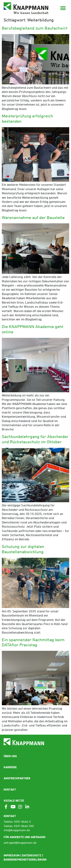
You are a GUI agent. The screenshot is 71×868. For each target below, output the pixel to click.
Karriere (10, 767)
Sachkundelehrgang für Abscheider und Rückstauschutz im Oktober (35, 439)
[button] (63, 8)
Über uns (10, 756)
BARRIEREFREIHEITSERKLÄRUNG (25, 859)
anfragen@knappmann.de (20, 843)
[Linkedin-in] (27, 806)
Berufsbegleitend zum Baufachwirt (35, 28)
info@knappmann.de (17, 830)
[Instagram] (20, 806)
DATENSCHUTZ (31, 855)
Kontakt (10, 789)
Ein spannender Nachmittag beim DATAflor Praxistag (33, 643)
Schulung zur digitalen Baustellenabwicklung (23, 549)
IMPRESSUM (11, 855)
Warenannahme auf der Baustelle (33, 217)
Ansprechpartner (17, 778)
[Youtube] (13, 806)
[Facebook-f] (6, 806)
